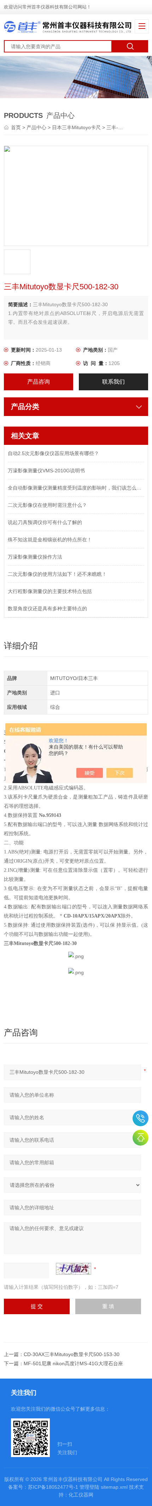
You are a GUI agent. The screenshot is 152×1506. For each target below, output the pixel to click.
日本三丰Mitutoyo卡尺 (76, 127)
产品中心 (36, 127)
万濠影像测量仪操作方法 (35, 557)
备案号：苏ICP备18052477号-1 (43, 1487)
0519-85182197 (140, 1118)
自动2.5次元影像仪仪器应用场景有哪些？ (53, 453)
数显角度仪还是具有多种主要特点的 (47, 608)
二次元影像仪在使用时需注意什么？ (47, 505)
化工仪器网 (81, 1495)
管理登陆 (89, 1487)
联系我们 (113, 382)
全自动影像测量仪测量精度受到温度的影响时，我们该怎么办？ (76, 488)
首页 (16, 127)
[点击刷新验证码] (73, 1269)
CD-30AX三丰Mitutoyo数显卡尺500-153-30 (71, 1354)
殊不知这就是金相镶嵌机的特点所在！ (50, 539)
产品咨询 (38, 382)
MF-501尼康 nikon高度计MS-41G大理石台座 (73, 1363)
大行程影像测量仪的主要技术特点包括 (50, 591)
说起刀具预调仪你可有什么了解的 (45, 522)
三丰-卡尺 (117, 127)
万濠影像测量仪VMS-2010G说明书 (46, 470)
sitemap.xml (114, 1487)
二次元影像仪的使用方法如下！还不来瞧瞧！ (57, 574)
